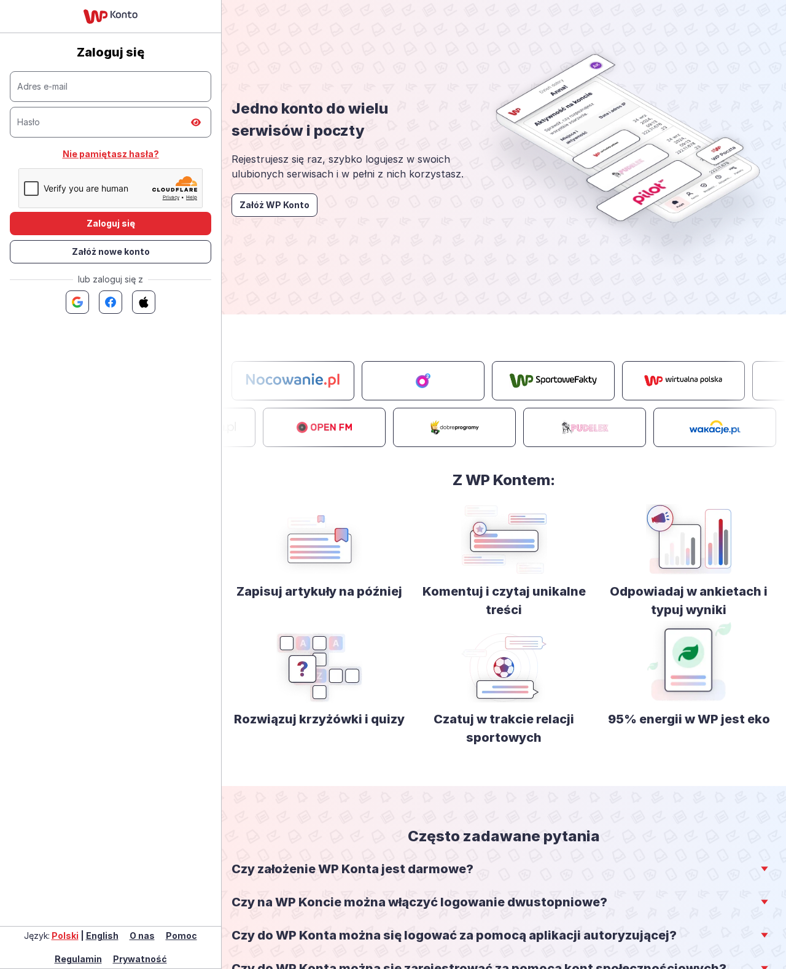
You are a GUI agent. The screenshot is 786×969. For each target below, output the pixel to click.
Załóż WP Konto (274, 205)
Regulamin (78, 959)
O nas (142, 935)
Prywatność (140, 959)
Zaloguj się (111, 223)
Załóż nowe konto (111, 251)
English (102, 935)
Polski (65, 935)
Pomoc (181, 935)
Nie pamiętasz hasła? (111, 154)
